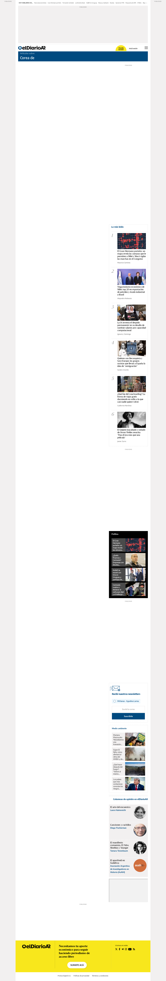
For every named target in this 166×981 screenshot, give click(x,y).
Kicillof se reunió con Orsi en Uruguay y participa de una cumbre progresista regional (117, 575)
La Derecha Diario (80, 3)
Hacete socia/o (121, 48)
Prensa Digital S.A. (64, 976)
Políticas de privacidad (81, 976)
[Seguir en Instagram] (126, 949)
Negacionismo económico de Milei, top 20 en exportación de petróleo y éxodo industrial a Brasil (131, 290)
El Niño (139, 3)
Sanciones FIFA (120, 3)
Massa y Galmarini (103, 3)
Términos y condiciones (100, 976)
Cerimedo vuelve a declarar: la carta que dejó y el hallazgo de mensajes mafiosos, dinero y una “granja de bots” (118, 590)
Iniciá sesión (133, 48)
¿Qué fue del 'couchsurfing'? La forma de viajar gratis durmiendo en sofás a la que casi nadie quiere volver (131, 398)
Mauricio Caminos (123, 263)
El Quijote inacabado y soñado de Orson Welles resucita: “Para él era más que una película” (131, 433)
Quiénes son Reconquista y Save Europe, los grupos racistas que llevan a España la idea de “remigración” (131, 362)
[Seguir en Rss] (134, 949)
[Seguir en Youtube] (130, 949)
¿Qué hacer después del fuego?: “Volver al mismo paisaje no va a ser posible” (118, 769)
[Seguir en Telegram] (123, 949)
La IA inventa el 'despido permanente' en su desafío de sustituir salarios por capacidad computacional (131, 326)
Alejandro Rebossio (124, 298)
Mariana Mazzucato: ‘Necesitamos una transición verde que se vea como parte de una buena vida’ (118, 740)
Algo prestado (147, 3)
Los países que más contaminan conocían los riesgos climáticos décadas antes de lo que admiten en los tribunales (118, 784)
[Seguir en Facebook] (119, 949)
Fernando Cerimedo (68, 3)
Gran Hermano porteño (54, 3)
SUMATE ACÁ (77, 965)
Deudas (112, 3)
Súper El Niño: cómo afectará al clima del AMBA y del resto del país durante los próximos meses (118, 754)
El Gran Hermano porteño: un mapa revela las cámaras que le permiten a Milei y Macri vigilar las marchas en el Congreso (131, 255)
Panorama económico (40, 3)
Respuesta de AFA (131, 3)
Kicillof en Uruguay (91, 3)
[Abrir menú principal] (146, 48)
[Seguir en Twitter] (116, 949)
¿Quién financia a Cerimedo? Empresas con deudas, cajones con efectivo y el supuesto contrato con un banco (118, 560)
